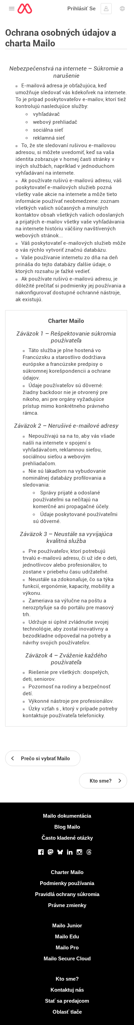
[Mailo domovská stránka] (24, 8)
